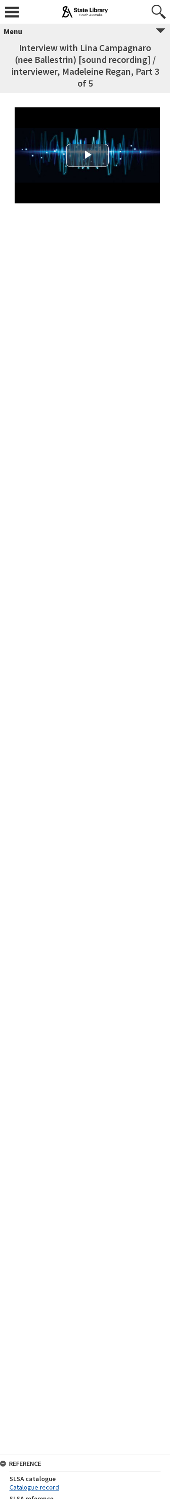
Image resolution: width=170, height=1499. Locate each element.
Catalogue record (34, 1487)
